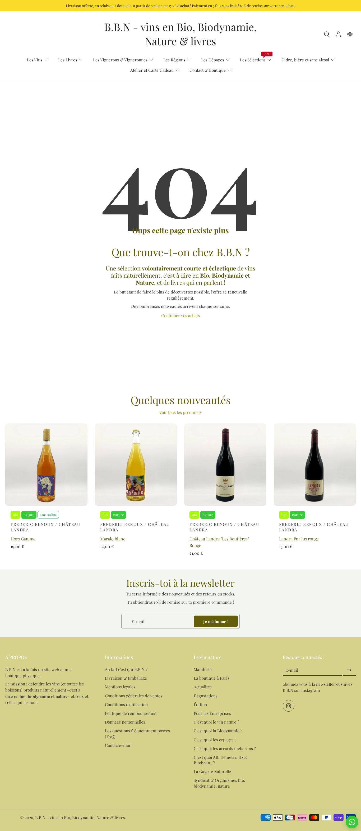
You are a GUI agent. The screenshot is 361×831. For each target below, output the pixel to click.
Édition (200, 704)
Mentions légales (120, 686)
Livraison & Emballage (126, 678)
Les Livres (67, 59)
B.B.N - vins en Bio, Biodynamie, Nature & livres (80, 817)
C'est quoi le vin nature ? (216, 722)
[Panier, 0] (350, 34)
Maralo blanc (112, 538)
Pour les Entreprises (212, 713)
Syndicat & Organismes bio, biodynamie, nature (219, 782)
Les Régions (174, 59)
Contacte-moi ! (118, 745)
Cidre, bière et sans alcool (305, 59)
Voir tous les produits (178, 412)
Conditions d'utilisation (126, 704)
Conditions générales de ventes (133, 695)
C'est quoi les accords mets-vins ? (225, 748)
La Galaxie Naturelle (212, 771)
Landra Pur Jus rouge (299, 538)
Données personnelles (125, 722)
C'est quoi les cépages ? (215, 739)
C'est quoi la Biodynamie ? (218, 730)
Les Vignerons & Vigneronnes (120, 59)
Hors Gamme (23, 538)
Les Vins (34, 59)
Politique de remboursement (131, 713)
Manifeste (203, 669)
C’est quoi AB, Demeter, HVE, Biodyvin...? (221, 759)
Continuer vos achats (180, 315)
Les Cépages (212, 59)
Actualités (203, 686)
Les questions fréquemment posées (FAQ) (137, 733)
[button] (47, 657)
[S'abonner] (349, 670)
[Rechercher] (326, 34)
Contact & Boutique (207, 70)
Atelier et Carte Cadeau (152, 70)
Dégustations (205, 695)
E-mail (291, 670)
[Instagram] (288, 706)
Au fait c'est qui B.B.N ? (126, 669)
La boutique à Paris (211, 678)
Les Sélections (253, 59)
